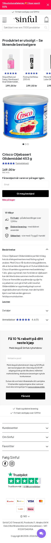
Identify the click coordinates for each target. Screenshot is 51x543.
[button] (48, 5)
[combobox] (23, 27)
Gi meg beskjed (25, 193)
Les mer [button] (6, 301)
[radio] (6, 73)
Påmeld (25, 396)
